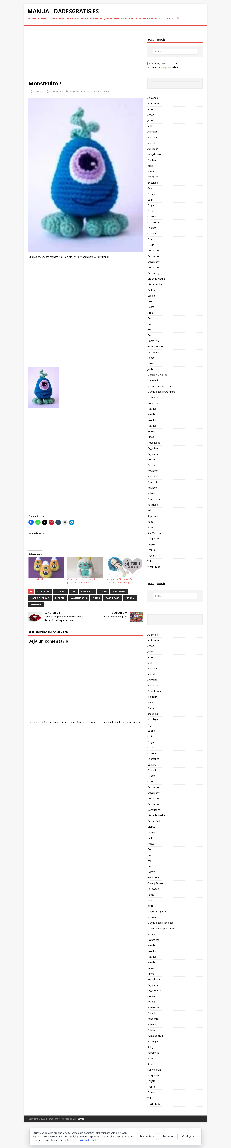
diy (73, 591)
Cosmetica (153, 222)
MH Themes (78, 1118)
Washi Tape (153, 566)
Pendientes (153, 482)
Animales (152, 131)
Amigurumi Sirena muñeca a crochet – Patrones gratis (121, 581)
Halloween (153, 352)
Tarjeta (151, 544)
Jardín (150, 369)
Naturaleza (153, 403)
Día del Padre (154, 284)
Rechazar (168, 1136)
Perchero (152, 487)
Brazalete (152, 177)
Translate (173, 67)
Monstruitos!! (35, 579)
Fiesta (150, 306)
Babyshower (154, 154)
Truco (150, 555)
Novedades (96, 91)
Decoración (153, 250)
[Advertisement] (85, 55)
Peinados (152, 476)
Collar (150, 211)
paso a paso (112, 598)
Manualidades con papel (160, 386)
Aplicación (152, 148)
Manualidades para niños (161, 391)
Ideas (150, 363)
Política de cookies (89, 1140)
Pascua (151, 465)
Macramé (152, 380)
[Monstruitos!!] (46, 567)
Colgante (152, 205)
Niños (150, 431)
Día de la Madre (156, 278)
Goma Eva (153, 341)
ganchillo (87, 591)
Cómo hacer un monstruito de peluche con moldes (83, 581)
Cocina (151, 194)
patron (129, 598)
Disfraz (151, 290)
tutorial (36, 604)
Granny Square (155, 346)
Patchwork (153, 470)
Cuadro (151, 239)
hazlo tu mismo (40, 598)
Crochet (85, 91)
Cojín (150, 199)
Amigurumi (74, 91)
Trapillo (151, 549)
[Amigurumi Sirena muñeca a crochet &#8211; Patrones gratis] (124, 567)
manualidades (78, 598)
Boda (150, 165)
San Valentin (154, 533)
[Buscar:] (175, 52)
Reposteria (153, 516)
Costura (151, 227)
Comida (151, 216)
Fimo (150, 312)
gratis (103, 591)
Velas (150, 561)
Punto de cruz (155, 499)
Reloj (150, 510)
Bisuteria (152, 160)
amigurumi (43, 591)
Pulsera (151, 493)
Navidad (151, 408)
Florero (151, 335)
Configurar (188, 1136)
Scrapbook (153, 538)
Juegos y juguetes (157, 374)
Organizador (154, 448)
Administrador (56, 91)
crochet (60, 591)
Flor (149, 318)
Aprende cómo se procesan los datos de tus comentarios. (108, 722)
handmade (119, 591)
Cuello (150, 244)
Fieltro (150, 301)
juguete (59, 598)
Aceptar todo (147, 1136)
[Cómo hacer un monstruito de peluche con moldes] (85, 567)
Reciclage (152, 504)
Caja (149, 188)
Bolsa (150, 171)
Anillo (150, 126)
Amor (150, 109)
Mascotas (152, 397)
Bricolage (152, 182)
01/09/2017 (38, 91)
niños (96, 598)
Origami (151, 459)
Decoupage (153, 273)
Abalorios (152, 98)
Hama (150, 357)
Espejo (151, 295)
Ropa (150, 521)
